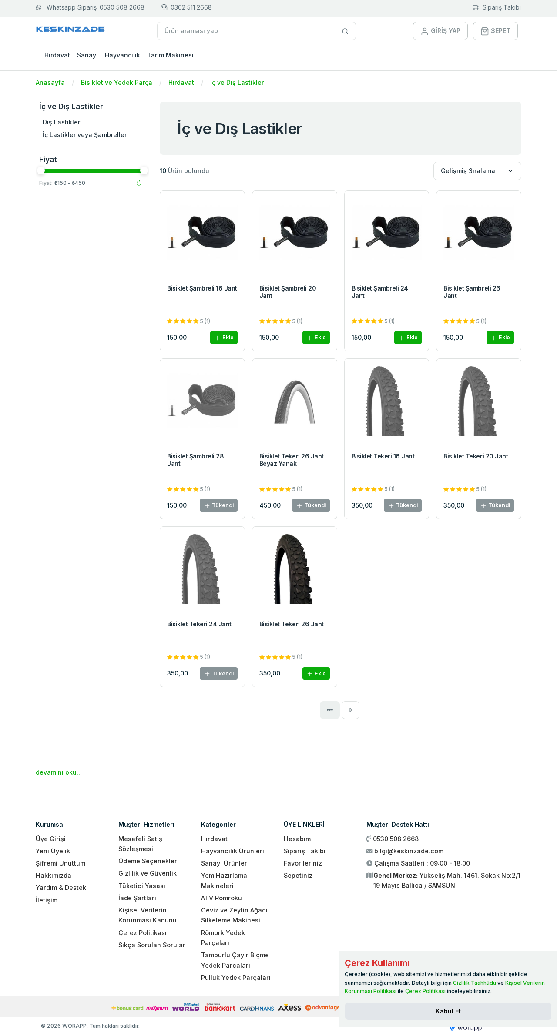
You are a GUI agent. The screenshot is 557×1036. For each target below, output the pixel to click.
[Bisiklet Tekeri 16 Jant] (387, 403)
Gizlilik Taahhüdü (474, 982)
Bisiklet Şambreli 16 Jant (202, 288)
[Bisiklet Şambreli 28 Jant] (202, 403)
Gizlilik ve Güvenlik (147, 873)
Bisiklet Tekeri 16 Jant (383, 456)
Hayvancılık (122, 55)
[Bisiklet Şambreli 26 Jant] (478, 234)
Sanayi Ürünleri (225, 863)
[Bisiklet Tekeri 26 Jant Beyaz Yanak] (294, 403)
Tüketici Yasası (141, 885)
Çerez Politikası (142, 932)
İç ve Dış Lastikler (237, 82)
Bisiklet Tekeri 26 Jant (291, 624)
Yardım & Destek (61, 887)
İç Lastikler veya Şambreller (85, 134)
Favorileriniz (303, 863)
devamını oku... (59, 772)
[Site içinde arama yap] (345, 31)
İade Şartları (137, 898)
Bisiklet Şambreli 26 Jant (471, 291)
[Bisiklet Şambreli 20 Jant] (294, 234)
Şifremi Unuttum (60, 863)
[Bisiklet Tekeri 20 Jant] (478, 403)
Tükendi (222, 505)
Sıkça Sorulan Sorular (151, 945)
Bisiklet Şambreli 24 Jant (380, 291)
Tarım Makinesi (170, 55)
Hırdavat (57, 55)
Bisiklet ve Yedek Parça (116, 82)
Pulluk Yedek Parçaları (236, 977)
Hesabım (297, 838)
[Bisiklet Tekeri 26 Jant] (294, 571)
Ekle (227, 337)
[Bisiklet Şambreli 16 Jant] (202, 234)
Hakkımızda (53, 875)
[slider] (41, 170)
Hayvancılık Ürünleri (232, 851)
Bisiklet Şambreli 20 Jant (287, 291)
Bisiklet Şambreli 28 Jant (195, 459)
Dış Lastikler (61, 122)
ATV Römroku (221, 898)
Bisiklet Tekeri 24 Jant (199, 624)
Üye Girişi (51, 838)
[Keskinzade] (71, 30)
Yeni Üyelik (53, 851)
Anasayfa (50, 82)
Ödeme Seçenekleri (148, 861)
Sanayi (87, 55)
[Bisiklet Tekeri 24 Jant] (202, 571)
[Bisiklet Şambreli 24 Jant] (387, 234)
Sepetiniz (298, 875)
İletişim (46, 900)
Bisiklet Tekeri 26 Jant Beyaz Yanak (291, 459)
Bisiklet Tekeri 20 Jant (475, 456)
